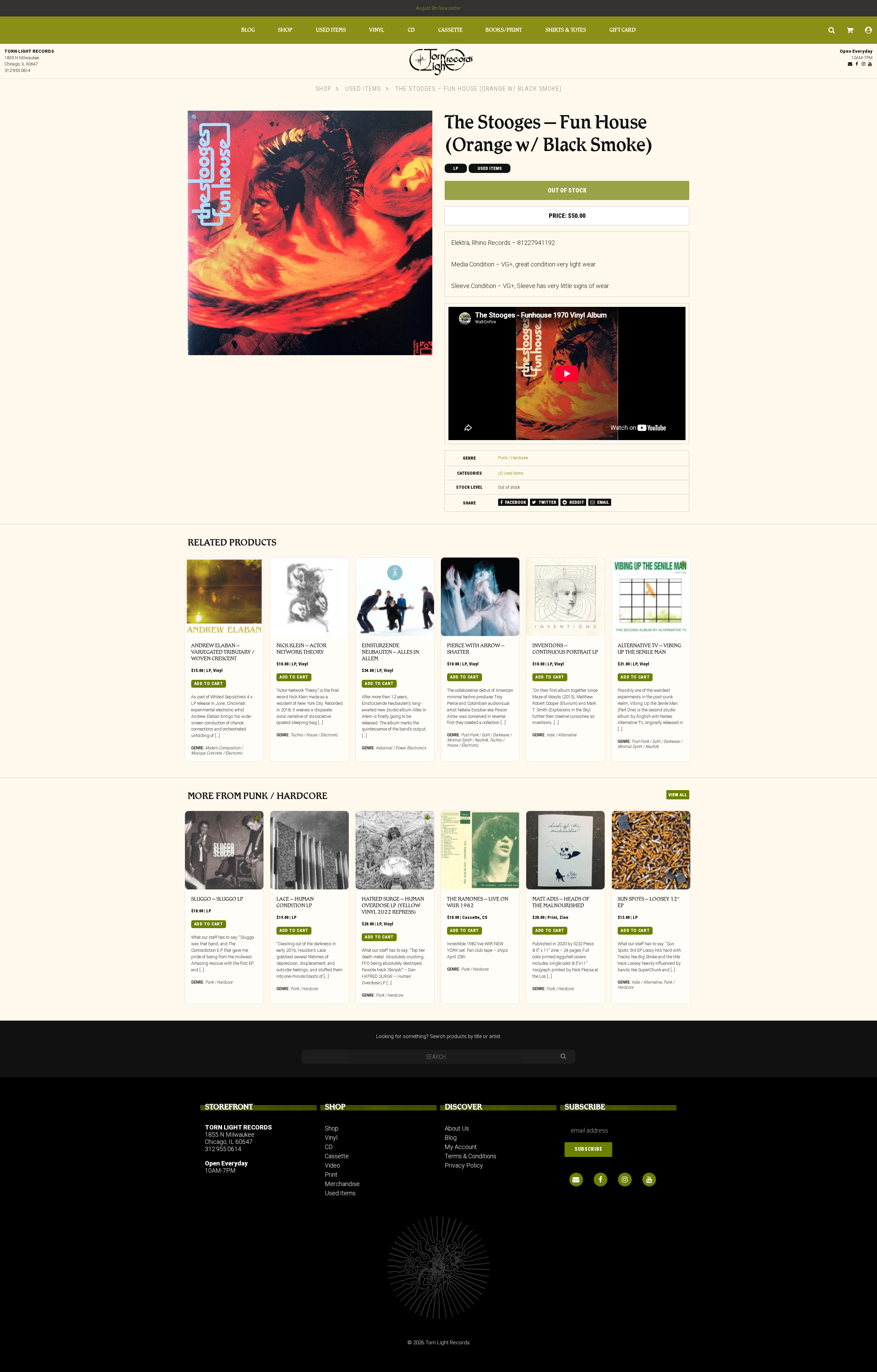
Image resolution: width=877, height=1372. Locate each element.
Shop (285, 30)
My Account (461, 1146)
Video (332, 1165)
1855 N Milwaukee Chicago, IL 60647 (230, 1138)
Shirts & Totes (565, 30)
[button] (195, 117)
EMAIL (602, 502)
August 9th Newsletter (438, 8)
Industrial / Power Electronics (401, 747)
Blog (248, 30)
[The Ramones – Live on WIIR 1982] (480, 850)
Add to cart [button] (208, 683)
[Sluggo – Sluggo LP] (224, 850)
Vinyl (376, 30)
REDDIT (576, 502)
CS (484, 917)
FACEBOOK (515, 502)
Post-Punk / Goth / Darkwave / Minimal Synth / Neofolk (479, 737)
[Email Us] (850, 63)
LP (455, 168)
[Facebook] (857, 63)
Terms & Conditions (470, 1156)
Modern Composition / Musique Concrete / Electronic (217, 750)
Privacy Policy (464, 1165)
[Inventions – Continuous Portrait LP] (565, 597)
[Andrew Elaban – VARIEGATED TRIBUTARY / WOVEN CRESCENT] (224, 597)
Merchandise (342, 1183)
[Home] (438, 60)
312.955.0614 (17, 70)
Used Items (331, 30)
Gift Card (622, 30)
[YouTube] (870, 63)
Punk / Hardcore (513, 457)
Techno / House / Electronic (314, 734)
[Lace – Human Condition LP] (309, 850)
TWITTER (547, 502)
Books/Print (503, 30)
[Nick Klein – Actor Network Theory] (309, 597)
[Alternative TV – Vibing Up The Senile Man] (651, 597)
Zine (563, 917)
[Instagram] (863, 63)
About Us (457, 1128)
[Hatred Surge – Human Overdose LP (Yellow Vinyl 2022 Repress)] (395, 850)
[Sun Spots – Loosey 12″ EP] (651, 850)
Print (552, 917)
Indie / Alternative (561, 734)
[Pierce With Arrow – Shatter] (480, 597)
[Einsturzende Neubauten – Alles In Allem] (395, 597)
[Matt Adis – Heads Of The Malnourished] (565, 850)
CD (411, 30)
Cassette (450, 30)
